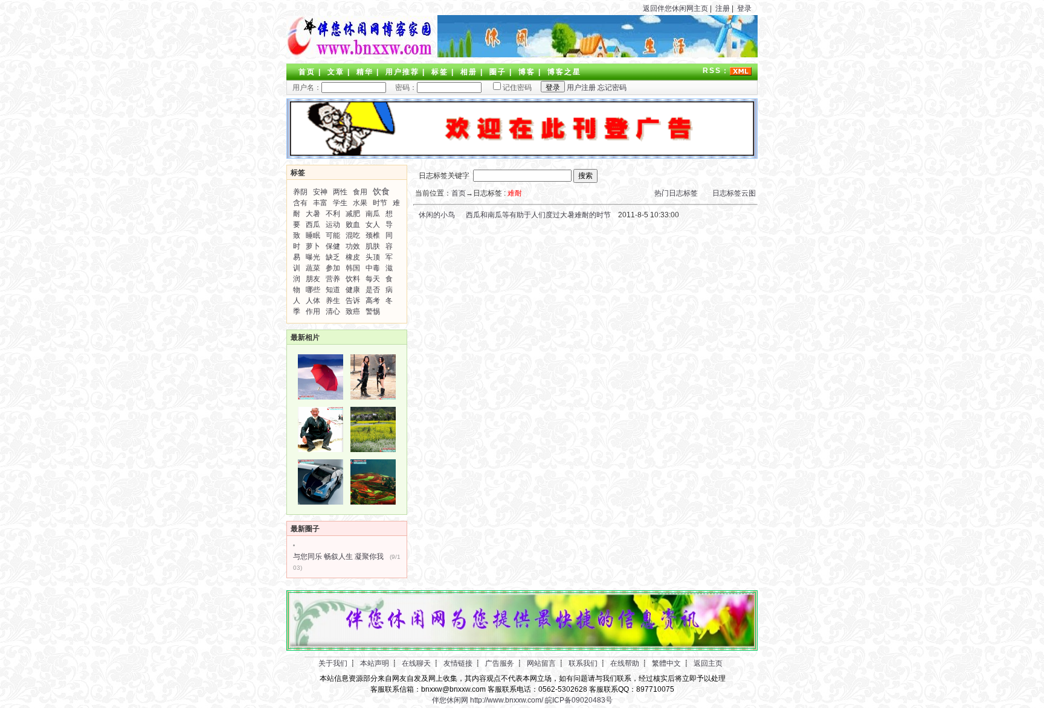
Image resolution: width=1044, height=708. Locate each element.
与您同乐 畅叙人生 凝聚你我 (338, 556)
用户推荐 (402, 72)
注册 (722, 8)
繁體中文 (666, 663)
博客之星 (564, 72)
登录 (744, 8)
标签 (439, 72)
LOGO (358, 36)
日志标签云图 (734, 193)
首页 (306, 72)
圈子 (497, 72)
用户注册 (581, 87)
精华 (364, 72)
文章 (335, 72)
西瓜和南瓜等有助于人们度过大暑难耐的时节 (538, 215)
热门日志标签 (676, 193)
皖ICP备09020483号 (579, 700)
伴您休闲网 (450, 700)
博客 (526, 72)
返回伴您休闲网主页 (675, 8)
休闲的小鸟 (436, 215)
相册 (468, 72)
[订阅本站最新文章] (741, 70)
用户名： (306, 87)
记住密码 (517, 87)
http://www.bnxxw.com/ (506, 700)
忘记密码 (612, 87)
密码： (402, 87)
